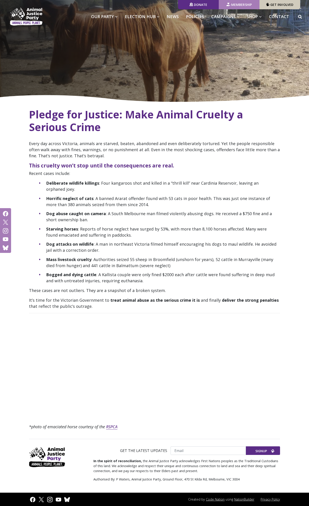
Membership (241, 4)
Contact (279, 16)
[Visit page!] (5, 213)
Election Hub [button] (141, 16)
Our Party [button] (103, 16)
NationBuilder (244, 499)
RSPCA (111, 426)
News (173, 16)
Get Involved (281, 4)
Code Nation (215, 499)
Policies (195, 16)
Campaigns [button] (227, 16)
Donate (200, 4)
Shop (253, 16)
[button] (300, 16)
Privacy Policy (270, 499)
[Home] (26, 17)
